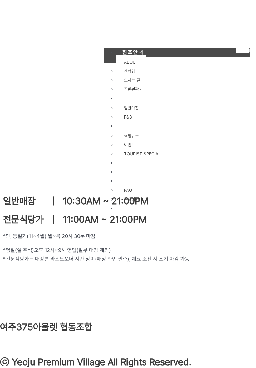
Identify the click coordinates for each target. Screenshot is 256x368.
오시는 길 (132, 80)
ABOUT (131, 62)
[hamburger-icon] (243, 50)
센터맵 (129, 71)
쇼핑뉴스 (131, 135)
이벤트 (129, 144)
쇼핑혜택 (133, 126)
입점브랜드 (135, 98)
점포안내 (133, 52)
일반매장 (131, 107)
